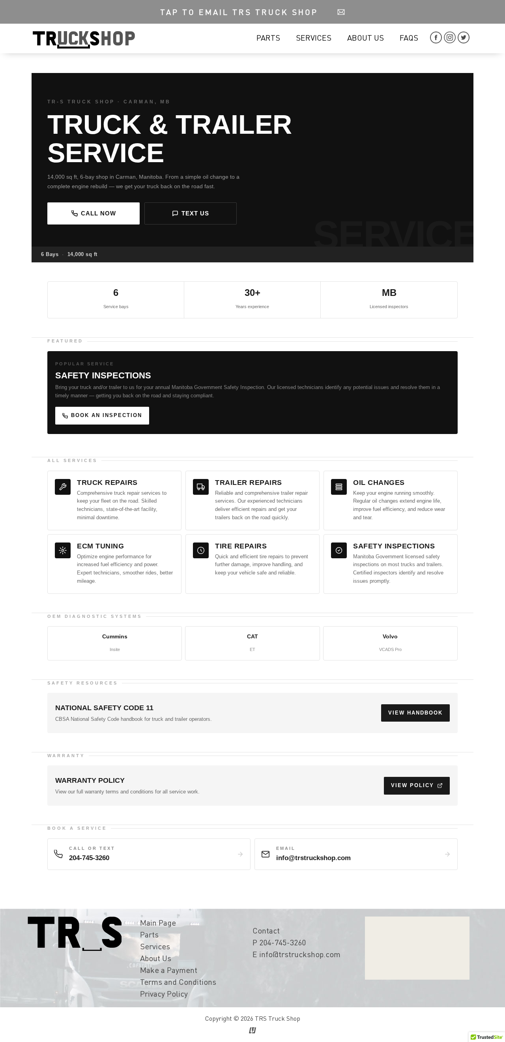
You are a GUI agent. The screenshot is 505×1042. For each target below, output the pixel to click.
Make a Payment (168, 970)
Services (313, 37)
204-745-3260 (282, 942)
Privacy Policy (164, 993)
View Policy (412, 785)
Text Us (195, 213)
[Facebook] (437, 40)
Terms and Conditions (178, 982)
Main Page (158, 922)
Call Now (98, 213)
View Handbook (415, 713)
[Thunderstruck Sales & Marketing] (252, 1031)
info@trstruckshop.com (299, 954)
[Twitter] (463, 40)
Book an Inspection (106, 415)
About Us (365, 37)
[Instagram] (451, 40)
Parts (268, 37)
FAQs (409, 37)
